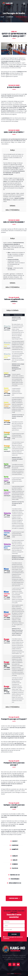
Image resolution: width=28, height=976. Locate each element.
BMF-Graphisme (17, 973)
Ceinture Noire (13, 898)
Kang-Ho (9, 973)
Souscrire (14, 934)
